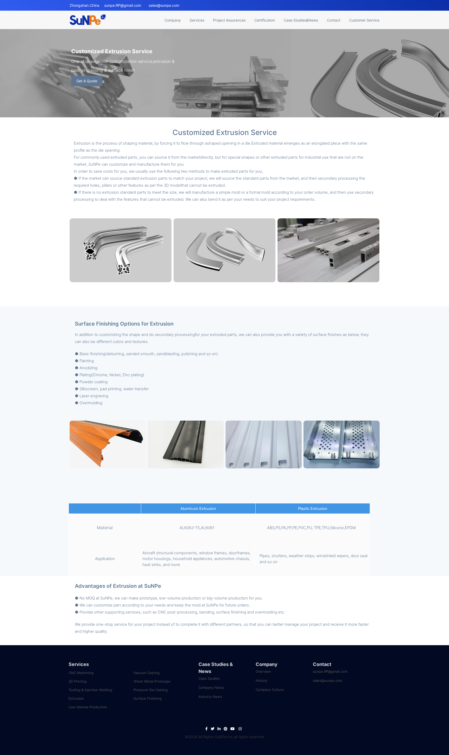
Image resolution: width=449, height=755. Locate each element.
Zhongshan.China (84, 5)
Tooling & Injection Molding (90, 690)
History (261, 680)
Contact (333, 20)
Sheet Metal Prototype (152, 681)
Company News (211, 687)
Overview (263, 671)
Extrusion (76, 698)
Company (267, 664)
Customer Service (364, 20)
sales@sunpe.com (164, 5)
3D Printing (78, 681)
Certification (264, 20)
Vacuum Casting (147, 673)
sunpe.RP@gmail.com (122, 5)
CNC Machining (81, 673)
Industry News (210, 697)
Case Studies (209, 678)
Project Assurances (229, 20)
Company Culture (270, 689)
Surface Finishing (148, 698)
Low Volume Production (88, 707)
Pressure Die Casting (151, 690)
